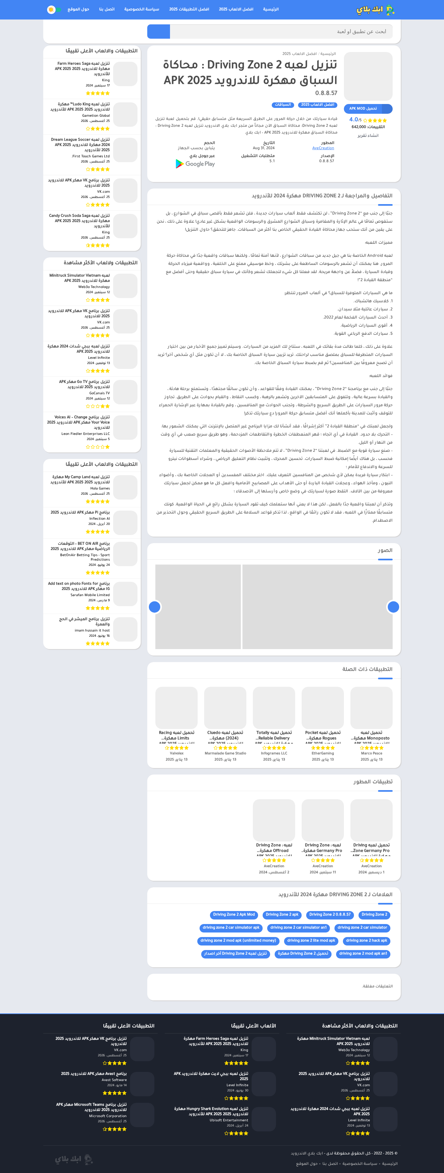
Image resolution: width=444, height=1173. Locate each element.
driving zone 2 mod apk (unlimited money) (238, 941)
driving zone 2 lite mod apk (311, 941)
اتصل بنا (106, 10)
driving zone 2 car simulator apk (231, 928)
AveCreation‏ (323, 149)
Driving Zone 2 (374, 915)
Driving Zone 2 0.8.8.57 (330, 915)
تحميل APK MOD (363, 109)
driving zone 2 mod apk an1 (363, 954)
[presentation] (393, 607)
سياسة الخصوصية (141, 10)
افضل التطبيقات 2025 (189, 10)
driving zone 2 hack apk (366, 941)
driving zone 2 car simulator (362, 928)
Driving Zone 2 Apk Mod (234, 915)
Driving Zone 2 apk (282, 915)
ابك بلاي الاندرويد (307, 1154)
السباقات (283, 105)
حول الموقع (78, 10)
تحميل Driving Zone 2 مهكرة (303, 954)
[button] (158, 31)
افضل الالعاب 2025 (236, 10)
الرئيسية (271, 10)
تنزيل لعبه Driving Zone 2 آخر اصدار (235, 954)
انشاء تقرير (368, 136)
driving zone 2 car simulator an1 (298, 928)
